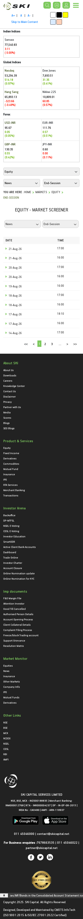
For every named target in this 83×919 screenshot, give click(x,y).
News (6, 671)
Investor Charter (12, 562)
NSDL (6, 743)
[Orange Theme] (59, 22)
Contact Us (9, 391)
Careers (7, 380)
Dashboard (9, 552)
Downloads (9, 375)
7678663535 (45, 842)
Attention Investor (13, 603)
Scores (7, 417)
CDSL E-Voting (11, 531)
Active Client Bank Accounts (19, 547)
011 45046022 (67, 842)
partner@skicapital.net (42, 848)
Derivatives (9, 458)
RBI (5, 754)
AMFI (6, 759)
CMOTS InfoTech (64, 910)
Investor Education (14, 536)
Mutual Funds (11, 697)
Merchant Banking (14, 490)
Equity (56, 192)
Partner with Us (12, 407)
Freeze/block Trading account (21, 635)
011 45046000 (24, 834)
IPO (5, 479)
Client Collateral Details (17, 624)
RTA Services (10, 484)
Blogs (6, 423)
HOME (27, 192)
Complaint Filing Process (17, 630)
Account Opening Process (18, 619)
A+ (13, 15)
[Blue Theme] (53, 22)
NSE (5, 722)
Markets (41, 192)
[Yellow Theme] (65, 15)
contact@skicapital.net (53, 834)
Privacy (7, 401)
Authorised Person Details (18, 614)
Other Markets (11, 681)
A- (29, 15)
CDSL (6, 749)
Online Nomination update (19, 573)
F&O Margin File (12, 598)
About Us (8, 370)
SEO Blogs (8, 428)
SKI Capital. (32, 902)
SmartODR (9, 541)
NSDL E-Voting (11, 525)
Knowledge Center (14, 386)
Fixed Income (11, 453)
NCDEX (6, 738)
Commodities (11, 463)
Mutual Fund (10, 469)
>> (75, 344)
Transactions (10, 495)
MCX (5, 733)
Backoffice (9, 515)
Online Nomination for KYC (18, 578)
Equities (8, 665)
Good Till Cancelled (14, 608)
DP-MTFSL (8, 520)
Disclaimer (9, 396)
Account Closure (12, 568)
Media (7, 412)
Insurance (9, 474)
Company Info (11, 686)
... (60, 344)
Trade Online (10, 557)
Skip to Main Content (24, 22)
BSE (5, 727)
